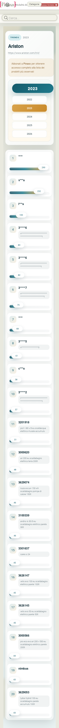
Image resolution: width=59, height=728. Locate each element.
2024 (29, 116)
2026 (29, 133)
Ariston (15, 45)
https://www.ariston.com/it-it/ (24, 52)
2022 (29, 99)
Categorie (34, 4)
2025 (29, 125)
